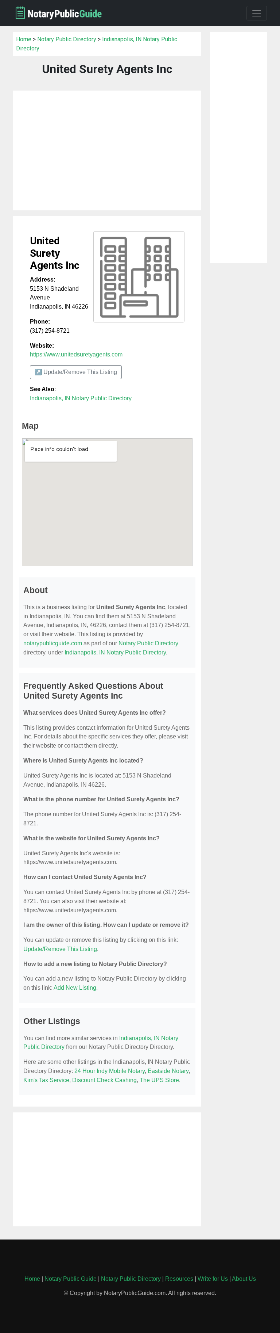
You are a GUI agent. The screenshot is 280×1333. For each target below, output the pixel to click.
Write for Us (213, 1279)
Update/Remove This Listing (60, 949)
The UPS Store (159, 1080)
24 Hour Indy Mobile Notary (109, 1071)
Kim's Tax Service (46, 1080)
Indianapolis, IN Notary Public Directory (81, 398)
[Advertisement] (107, 150)
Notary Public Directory (66, 39)
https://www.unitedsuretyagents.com (76, 354)
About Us (244, 1279)
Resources (179, 1279)
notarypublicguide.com (52, 643)
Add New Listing (75, 988)
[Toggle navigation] (256, 13)
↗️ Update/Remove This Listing (76, 372)
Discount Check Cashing (104, 1080)
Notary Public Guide (70, 1279)
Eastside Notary (168, 1071)
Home (23, 39)
